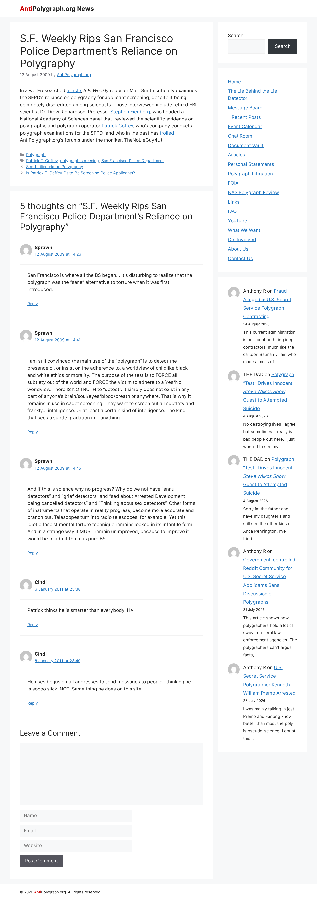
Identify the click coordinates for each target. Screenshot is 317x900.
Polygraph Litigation (250, 174)
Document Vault (246, 145)
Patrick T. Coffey (42, 160)
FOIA (233, 183)
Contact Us (240, 258)
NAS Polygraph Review (253, 192)
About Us (238, 249)
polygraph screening (79, 160)
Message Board (245, 108)
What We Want (244, 230)
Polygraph (36, 154)
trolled (167, 133)
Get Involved (242, 239)
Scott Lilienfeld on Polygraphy (54, 166)
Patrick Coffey (117, 126)
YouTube (237, 221)
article (74, 90)
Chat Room (240, 136)
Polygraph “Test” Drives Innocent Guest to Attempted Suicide (268, 391)
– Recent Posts (244, 117)
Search (235, 35)
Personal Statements (251, 164)
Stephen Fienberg (130, 112)
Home (234, 82)
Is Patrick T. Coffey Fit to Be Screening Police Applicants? (80, 172)
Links (233, 202)
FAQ (232, 211)
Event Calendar (245, 126)
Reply (32, 303)
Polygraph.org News (57, 8)
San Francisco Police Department (132, 160)
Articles (236, 155)
